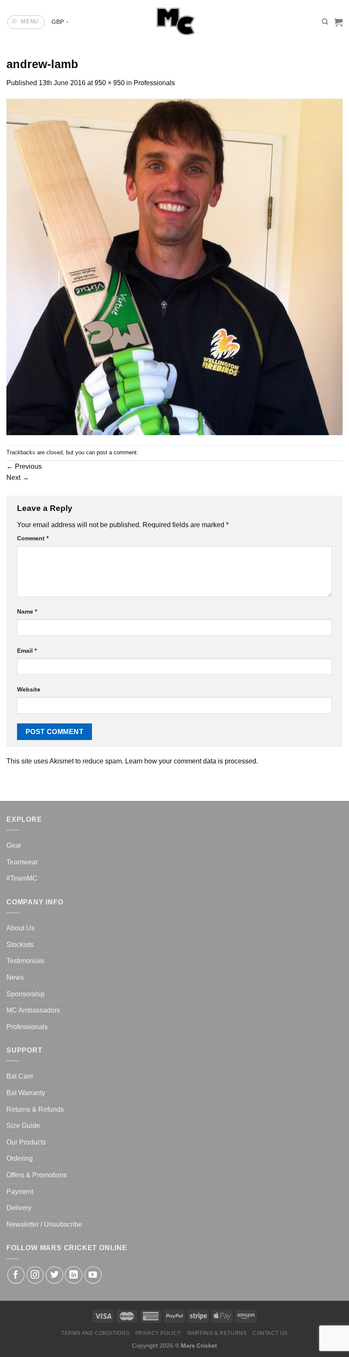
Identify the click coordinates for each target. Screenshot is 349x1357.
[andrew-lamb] (174, 266)
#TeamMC (21, 878)
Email (27, 650)
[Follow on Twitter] (54, 1275)
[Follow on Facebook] (16, 1275)
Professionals (154, 82)
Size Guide (23, 1125)
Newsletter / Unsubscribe (44, 1224)
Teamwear (22, 862)
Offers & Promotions (36, 1175)
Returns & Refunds (35, 1109)
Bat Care (19, 1076)
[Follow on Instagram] (35, 1275)
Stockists (20, 944)
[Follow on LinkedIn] (73, 1275)
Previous (24, 466)
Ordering (19, 1158)
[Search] (325, 22)
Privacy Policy (158, 1333)
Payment (19, 1191)
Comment (33, 538)
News (15, 977)
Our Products (26, 1142)
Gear (13, 845)
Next (17, 477)
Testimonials (25, 960)
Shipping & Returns (217, 1333)
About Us (20, 928)
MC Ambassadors (33, 1010)
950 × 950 (109, 82)
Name (27, 611)
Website (28, 689)
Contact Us (270, 1333)
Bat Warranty (25, 1092)
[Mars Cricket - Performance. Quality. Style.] (174, 22)
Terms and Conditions (95, 1333)
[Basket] (338, 22)
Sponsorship (25, 994)
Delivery (18, 1207)
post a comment (117, 452)
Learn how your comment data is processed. (191, 761)
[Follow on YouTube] (93, 1275)
